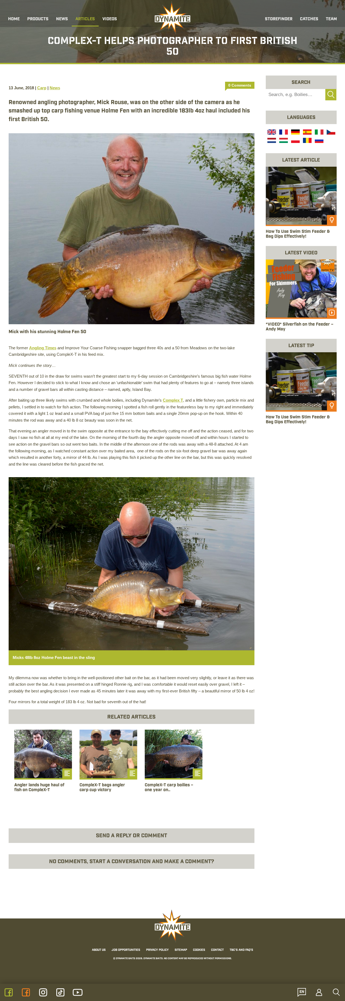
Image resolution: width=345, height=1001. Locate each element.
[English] (271, 132)
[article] (43, 767)
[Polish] (295, 141)
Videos (109, 19)
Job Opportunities (126, 950)
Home (14, 19)
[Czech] (330, 132)
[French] (283, 132)
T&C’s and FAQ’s (241, 950)
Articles (85, 19)
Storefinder (278, 19)
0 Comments (239, 85)
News (62, 19)
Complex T (173, 400)
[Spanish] (307, 132)
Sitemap (181, 950)
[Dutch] (271, 141)
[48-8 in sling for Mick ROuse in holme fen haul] (132, 563)
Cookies (199, 950)
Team (331, 19)
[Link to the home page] (172, 18)
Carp (41, 88)
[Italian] (318, 132)
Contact (217, 950)
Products (38, 19)
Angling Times (42, 348)
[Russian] (318, 141)
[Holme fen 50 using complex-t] (132, 228)
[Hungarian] (283, 141)
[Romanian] (307, 141)
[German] (295, 132)
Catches (309, 19)
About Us (99, 950)
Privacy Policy (157, 950)
